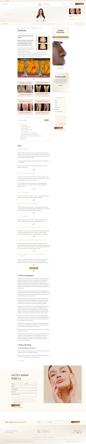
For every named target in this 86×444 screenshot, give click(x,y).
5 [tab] (63, 88)
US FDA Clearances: (23, 137)
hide (46, 120)
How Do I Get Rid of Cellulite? (26, 129)
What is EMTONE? (24, 125)
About (39, 437)
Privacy (19, 407)
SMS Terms (20, 402)
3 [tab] (58, 70)
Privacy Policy (15, 402)
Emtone (55, 37)
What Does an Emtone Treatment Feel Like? (29, 134)
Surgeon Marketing (25, 441)
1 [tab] (55, 70)
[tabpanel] (60, 82)
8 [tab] (65, 70)
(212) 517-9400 (81, 0)
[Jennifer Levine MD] (40, 4)
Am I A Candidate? (24, 131)
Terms (21, 407)
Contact (44, 437)
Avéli (55, 35)
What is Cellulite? (24, 128)
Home (34, 437)
